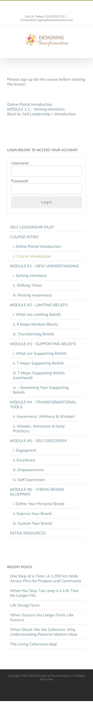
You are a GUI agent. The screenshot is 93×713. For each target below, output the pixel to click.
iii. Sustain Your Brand (32, 523)
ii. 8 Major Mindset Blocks (35, 324)
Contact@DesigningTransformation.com (46, 20)
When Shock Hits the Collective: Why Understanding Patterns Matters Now (43, 632)
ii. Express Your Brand (32, 513)
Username (20, 163)
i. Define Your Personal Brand (38, 503)
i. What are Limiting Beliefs (37, 314)
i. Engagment (24, 450)
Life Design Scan (25, 605)
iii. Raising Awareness (32, 295)
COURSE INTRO (24, 236)
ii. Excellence (24, 460)
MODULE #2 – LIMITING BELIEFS (39, 304)
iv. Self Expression (29, 479)
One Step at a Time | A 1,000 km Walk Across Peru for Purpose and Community (45, 578)
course (52, 79)
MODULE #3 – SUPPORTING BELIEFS (43, 343)
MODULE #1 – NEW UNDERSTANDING (44, 266)
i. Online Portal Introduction (37, 246)
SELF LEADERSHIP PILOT (32, 227)
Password (19, 181)
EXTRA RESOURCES (28, 533)
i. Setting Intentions (30, 275)
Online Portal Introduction (29, 104)
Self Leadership (36, 113)
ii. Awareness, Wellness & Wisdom (44, 416)
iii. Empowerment (28, 469)
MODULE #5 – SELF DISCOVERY (38, 440)
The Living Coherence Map (33, 644)
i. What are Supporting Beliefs (40, 353)
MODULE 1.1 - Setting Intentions (36, 109)
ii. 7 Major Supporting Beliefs (38, 363)
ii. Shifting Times (27, 285)
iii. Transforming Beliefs (33, 334)
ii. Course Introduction (32, 256)
